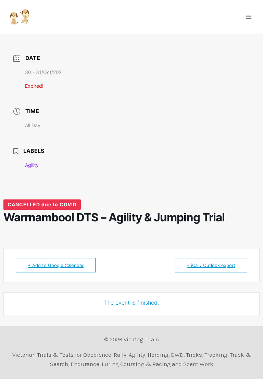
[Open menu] (248, 16)
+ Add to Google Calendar (56, 265)
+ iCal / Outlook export (211, 265)
